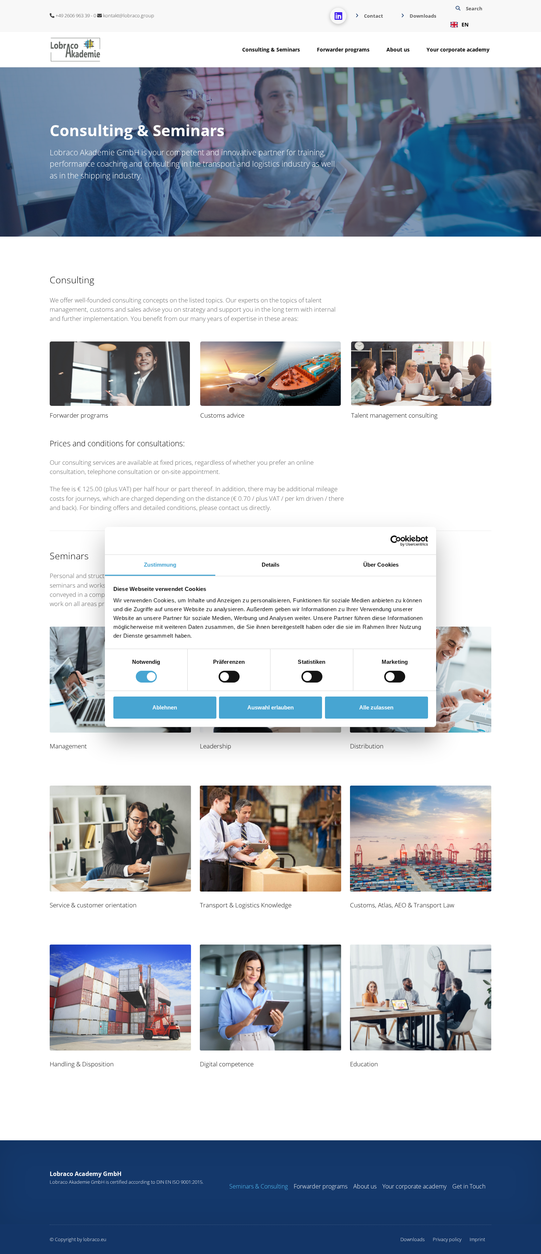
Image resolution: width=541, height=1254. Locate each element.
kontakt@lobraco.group (128, 15)
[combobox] (468, 24)
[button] (468, 16)
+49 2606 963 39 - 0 (75, 15)
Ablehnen (164, 707)
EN (465, 24)
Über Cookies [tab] (381, 565)
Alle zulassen (376, 707)
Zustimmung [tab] (160, 565)
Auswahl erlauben (270, 707)
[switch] (229, 677)
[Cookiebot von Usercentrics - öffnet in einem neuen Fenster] (396, 540)
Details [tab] (271, 565)
